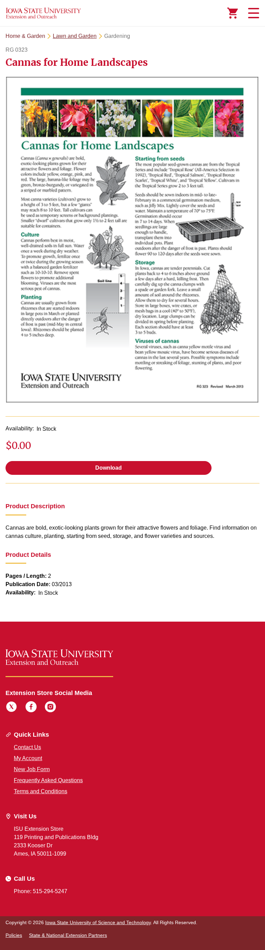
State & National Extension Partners (68, 935)
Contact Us (27, 747)
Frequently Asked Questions (48, 780)
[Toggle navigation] (252, 13)
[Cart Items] (232, 13)
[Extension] (43, 13)
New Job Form (32, 769)
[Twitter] (11, 708)
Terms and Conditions (40, 791)
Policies (14, 935)
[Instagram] (50, 708)
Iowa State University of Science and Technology (98, 922)
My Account (28, 758)
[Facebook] (31, 708)
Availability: (20, 428)
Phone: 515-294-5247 (40, 891)
